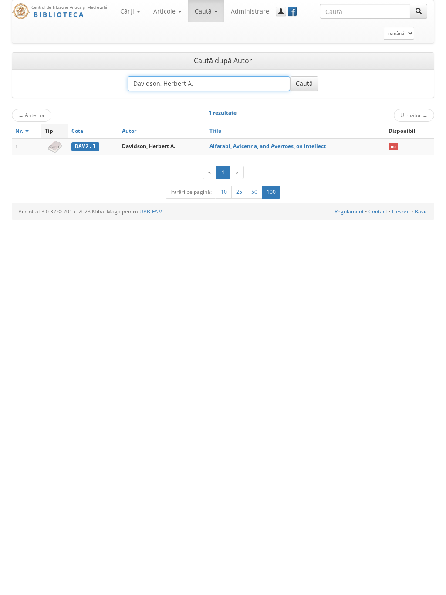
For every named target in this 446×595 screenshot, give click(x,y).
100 (271, 192)
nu (393, 146)
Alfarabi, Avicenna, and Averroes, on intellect (267, 146)
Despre (401, 211)
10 (224, 192)
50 (254, 192)
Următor (414, 115)
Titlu (215, 131)
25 (239, 192)
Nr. (19, 131)
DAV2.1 (85, 146)
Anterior (31, 115)
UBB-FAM (151, 211)
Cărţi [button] (128, 11)
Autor (129, 131)
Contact (377, 211)
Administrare (250, 11)
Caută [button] (204, 11)
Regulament (349, 211)
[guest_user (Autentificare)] (281, 11)
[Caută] (418, 11)
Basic (421, 211)
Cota (77, 131)
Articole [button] (165, 11)
